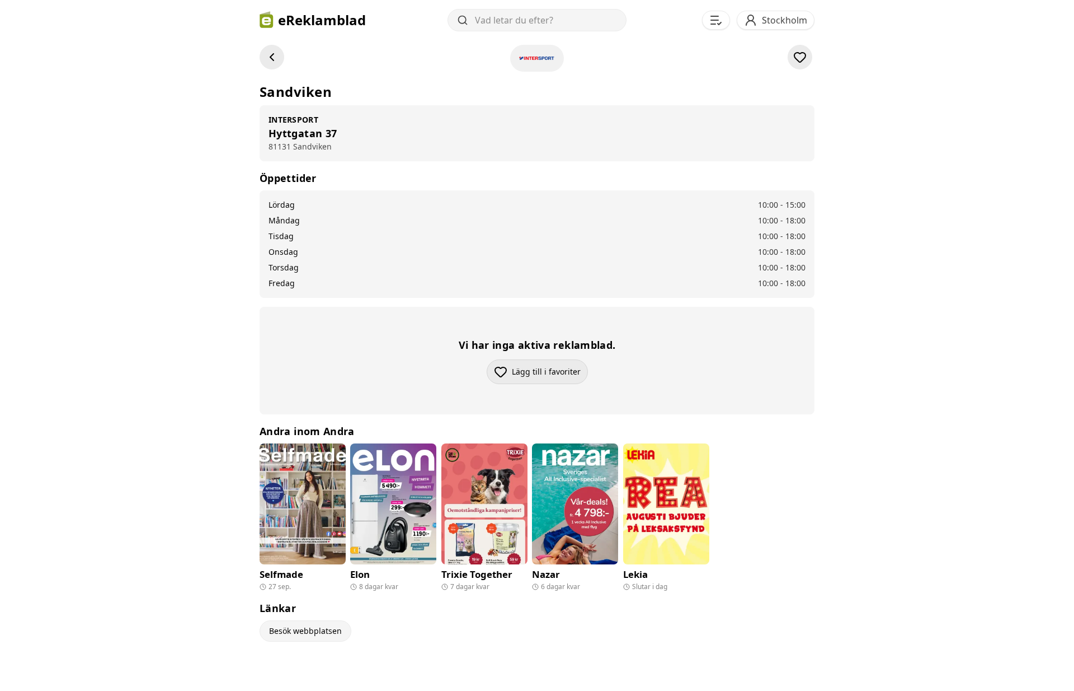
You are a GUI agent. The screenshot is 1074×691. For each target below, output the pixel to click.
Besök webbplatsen (305, 630)
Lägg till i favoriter (550, 374)
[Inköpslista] (716, 20)
